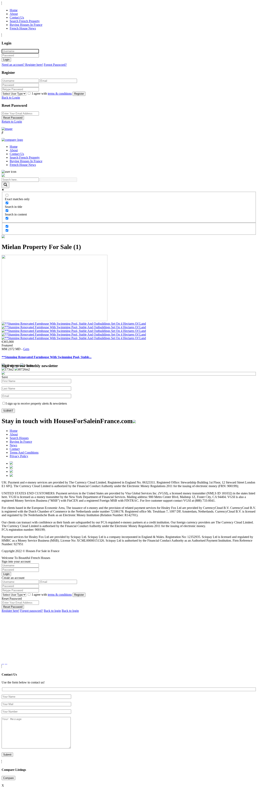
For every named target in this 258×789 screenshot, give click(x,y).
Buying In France (21, 441)
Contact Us (17, 17)
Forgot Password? (55, 64)
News (13, 445)
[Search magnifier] (5, 185)
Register (79, 93)
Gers (26, 349)
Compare (8, 778)
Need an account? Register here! (22, 64)
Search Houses (19, 438)
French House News (23, 28)
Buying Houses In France (26, 24)
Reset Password (12, 117)
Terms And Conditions (24, 452)
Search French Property (25, 21)
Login (6, 59)
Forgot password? (31, 610)
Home (14, 10)
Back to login (52, 610)
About (14, 14)
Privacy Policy (19, 456)
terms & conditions (60, 93)
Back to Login (11, 97)
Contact (15, 449)
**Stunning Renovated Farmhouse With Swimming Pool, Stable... (47, 357)
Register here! (10, 610)
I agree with (52, 93)
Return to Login (12, 121)
